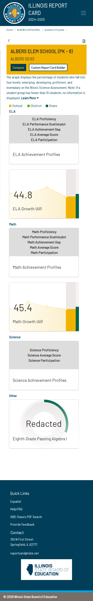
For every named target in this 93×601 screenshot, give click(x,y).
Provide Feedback (22, 524)
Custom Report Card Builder (48, 67)
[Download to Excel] (84, 41)
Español (15, 501)
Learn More (29, 98)
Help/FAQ (16, 509)
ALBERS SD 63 (22, 58)
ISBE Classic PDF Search (26, 517)
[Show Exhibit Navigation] (8, 40)
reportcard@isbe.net (24, 553)
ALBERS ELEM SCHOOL (28, 29)
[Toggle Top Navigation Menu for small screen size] (83, 13)
